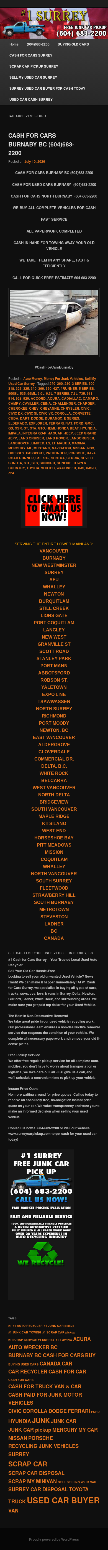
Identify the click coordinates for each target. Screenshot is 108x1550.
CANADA (54, 938)
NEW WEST (54, 637)
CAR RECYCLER (27, 1371)
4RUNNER (69, 388)
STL (27, 462)
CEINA (45, 403)
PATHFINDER (56, 452)
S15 (46, 457)
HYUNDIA (88, 428)
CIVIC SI (30, 413)
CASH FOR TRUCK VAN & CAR (44, 1386)
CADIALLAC (71, 398)
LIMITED (37, 443)
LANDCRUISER (82, 438)
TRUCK (17, 1501)
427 (56, 388)
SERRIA (72, 457)
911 (89, 393)
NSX (90, 447)
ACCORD (38, 398)
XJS (81, 467)
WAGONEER (66, 467)
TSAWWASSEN (54, 701)
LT (53, 443)
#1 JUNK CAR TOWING (24, 1332)
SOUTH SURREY (54, 881)
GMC (89, 423)
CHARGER (86, 403)
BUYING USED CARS (23, 1364)
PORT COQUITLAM (54, 622)
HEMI (51, 428)
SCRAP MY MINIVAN (32, 1481)
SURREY (54, 572)
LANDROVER (19, 443)
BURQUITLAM (54, 601)
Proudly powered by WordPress (54, 1539)
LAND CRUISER (31, 438)
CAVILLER (30, 403)
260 (60, 383)
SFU (54, 579)
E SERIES (71, 418)
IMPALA (14, 433)
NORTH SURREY (54, 708)
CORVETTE (82, 413)
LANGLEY (54, 630)
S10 (38, 457)
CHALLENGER (64, 403)
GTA (33, 428)
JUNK (41, 1420)
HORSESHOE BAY (54, 838)
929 (26, 398)
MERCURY (16, 447)
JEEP (68, 433)
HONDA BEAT (67, 428)
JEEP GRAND (85, 433)
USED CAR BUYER (63, 1500)
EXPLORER (38, 423)
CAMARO (90, 398)
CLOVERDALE (54, 751)
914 (11, 398)
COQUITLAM (54, 859)
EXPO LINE (54, 694)
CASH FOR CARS (21, 1380)
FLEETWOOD (54, 888)
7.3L (74, 393)
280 (67, 383)
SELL (62, 1482)
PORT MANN (54, 665)
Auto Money (32, 378)
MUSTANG (42, 447)
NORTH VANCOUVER (54, 873)
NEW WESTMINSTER (54, 565)
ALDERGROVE (54, 744)
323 (19, 388)
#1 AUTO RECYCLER (28, 1326)
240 (52, 383)
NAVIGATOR (61, 447)
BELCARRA (54, 780)
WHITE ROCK (54, 773)
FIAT (68, 423)
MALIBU (63, 443)
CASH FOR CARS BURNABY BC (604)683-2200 (41, 144)
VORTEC (48, 467)
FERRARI (56, 423)
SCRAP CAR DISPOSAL (36, 1473)
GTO (41, 428)
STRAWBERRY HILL (54, 895)
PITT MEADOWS (54, 845)
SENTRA (58, 457)
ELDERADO (17, 423)
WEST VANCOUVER (54, 787)
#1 (10, 1326)
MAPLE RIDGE (54, 816)
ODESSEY (16, 452)
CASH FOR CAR (67, 1371)
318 (11, 388)
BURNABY (54, 558)
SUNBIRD (47, 462)
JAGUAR (55, 433)
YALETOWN (54, 687)
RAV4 (91, 452)
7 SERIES (61, 393)
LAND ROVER (57, 438)
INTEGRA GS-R (34, 433)
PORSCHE (76, 452)
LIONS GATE (54, 615)
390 (49, 388)
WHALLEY (54, 587)
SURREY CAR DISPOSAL (38, 1489)
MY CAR (88, 1429)
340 (34, 388)
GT (26, 428)
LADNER (54, 924)
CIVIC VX (46, 413)
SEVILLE (87, 457)
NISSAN (79, 447)
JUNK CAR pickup (29, 1429)
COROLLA (63, 413)
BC (54, 931)
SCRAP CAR (27, 1463)
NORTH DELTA (54, 795)
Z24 (11, 472)
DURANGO (53, 418)
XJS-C (91, 467)
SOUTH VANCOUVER (54, 809)
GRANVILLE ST (54, 644)
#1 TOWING (64, 1340)
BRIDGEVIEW (54, 802)
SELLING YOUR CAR (81, 1482)
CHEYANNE (49, 408)
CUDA (13, 418)
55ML (31, 393)
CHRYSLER (70, 408)
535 (23, 393)
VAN (13, 1510)
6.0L (41, 393)
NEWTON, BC (54, 730)
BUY (90, 1355)
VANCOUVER (54, 551)
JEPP (12, 438)
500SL (13, 393)
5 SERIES (86, 388)
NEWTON (54, 594)
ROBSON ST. (54, 680)
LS (48, 443)
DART (24, 418)
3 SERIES (79, 383)
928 (19, 398)
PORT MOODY (54, 723)
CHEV (33, 408)
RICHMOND (54, 716)
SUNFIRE (64, 462)
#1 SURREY (46, 1340)
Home (14, 44)
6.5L (49, 393)
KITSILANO (54, 823)
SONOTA (15, 462)
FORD (78, 423)
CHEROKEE (17, 408)
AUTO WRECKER (28, 1347)
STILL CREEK (54, 608)
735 (82, 393)
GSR (18, 428)
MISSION (54, 852)
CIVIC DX (15, 413)
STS (35, 462)
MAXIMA (78, 443)
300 (91, 383)
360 (41, 388)
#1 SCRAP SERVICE (22, 1340)
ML (29, 447)
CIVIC (85, 408)
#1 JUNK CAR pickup (59, 1326)
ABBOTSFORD (54, 673)
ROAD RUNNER (21, 457)
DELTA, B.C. (54, 766)
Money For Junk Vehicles (63, 378)
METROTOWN (54, 909)
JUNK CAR (63, 1421)
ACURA (53, 398)
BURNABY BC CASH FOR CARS (46, 1355)
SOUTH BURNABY (54, 902)
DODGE (37, 418)
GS (10, 428)
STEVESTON (54, 916)
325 (26, 388)
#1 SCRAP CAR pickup (58, 1332)
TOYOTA (33, 467)
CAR (67, 1363)
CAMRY (14, 403)
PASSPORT (35, 452)
